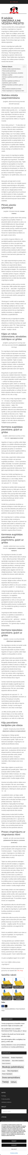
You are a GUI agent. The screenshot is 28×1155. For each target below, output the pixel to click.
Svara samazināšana (11, 1077)
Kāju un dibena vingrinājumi (18, 1060)
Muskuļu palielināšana (10, 1008)
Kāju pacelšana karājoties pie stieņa (11, 88)
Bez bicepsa (5, 1057)
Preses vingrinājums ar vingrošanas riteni (13, 90)
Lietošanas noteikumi (6, 1102)
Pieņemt (14, 1141)
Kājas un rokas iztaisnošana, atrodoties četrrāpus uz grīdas (12, 74)
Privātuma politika (14, 1153)
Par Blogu (3, 1095)
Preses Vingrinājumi (20, 1008)
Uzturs (13, 1082)
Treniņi (2, 1010)
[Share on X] (6, 1006)
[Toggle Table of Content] (23, 66)
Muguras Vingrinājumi (6, 1063)
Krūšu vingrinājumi (6, 1060)
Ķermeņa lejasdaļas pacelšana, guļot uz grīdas (12, 85)
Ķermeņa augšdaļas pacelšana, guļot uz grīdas (12, 78)
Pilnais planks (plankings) (9, 71)
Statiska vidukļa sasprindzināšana (11, 69)
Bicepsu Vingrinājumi (16, 1057)
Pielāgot (14, 1149)
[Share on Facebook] (2, 1006)
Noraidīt (14, 1145)
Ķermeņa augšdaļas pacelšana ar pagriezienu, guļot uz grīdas (11, 82)
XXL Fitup (20, 970)
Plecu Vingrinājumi (12, 1071)
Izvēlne (15, 2)
